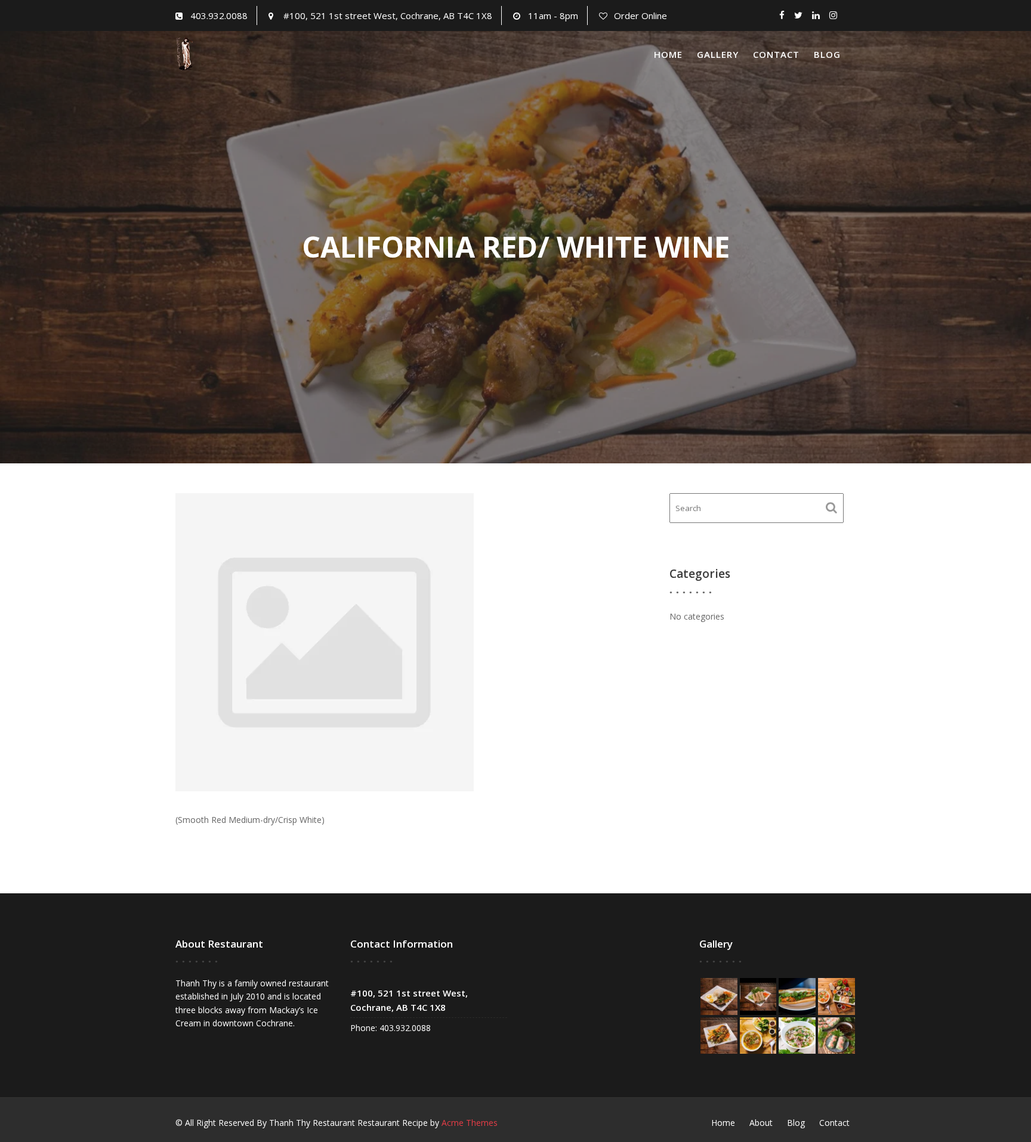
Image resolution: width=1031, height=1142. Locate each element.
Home (668, 54)
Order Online (640, 15)
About (761, 1122)
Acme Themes (470, 1122)
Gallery (718, 54)
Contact (776, 54)
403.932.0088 (219, 15)
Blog (827, 54)
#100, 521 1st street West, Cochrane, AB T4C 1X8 (387, 15)
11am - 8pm (553, 15)
